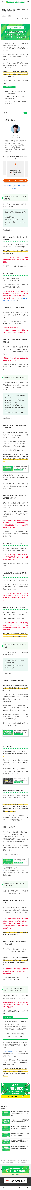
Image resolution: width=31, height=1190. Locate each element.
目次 (5, 113)
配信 (4, 15)
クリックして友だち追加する (15, 180)
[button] (1, 1170)
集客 (10, 15)
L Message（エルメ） (9, 1051)
